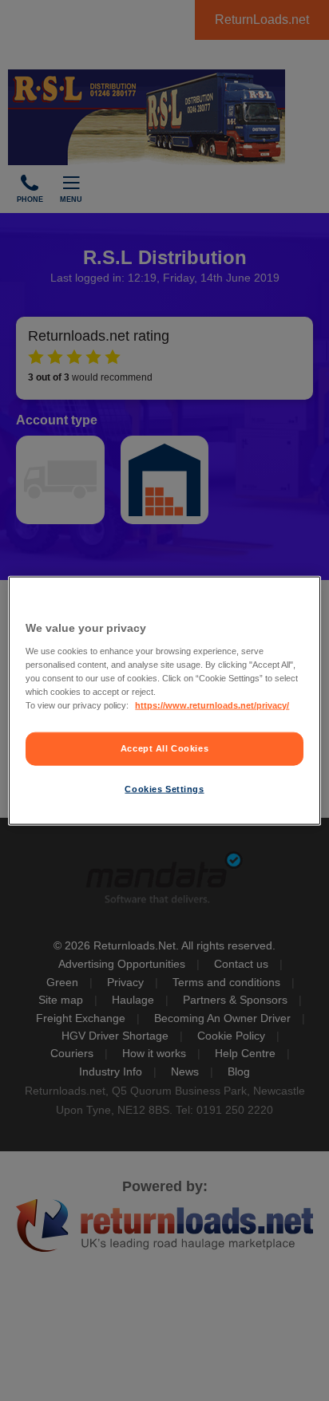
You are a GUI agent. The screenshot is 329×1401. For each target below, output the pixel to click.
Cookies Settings (164, 788)
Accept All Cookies (164, 748)
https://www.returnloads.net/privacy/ (212, 704)
